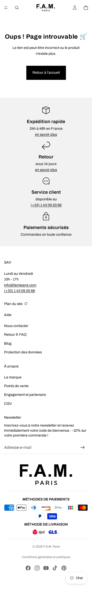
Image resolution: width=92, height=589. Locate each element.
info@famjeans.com (20, 285)
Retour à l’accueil (46, 72)
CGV (8, 404)
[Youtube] (46, 568)
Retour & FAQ (15, 334)
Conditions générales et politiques (46, 557)
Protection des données (23, 352)
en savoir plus (46, 134)
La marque (12, 377)
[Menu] (6, 8)
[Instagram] (37, 568)
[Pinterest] (64, 568)
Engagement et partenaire (25, 395)
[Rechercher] (16, 7)
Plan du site (13, 304)
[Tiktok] (55, 568)
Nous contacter (16, 326)
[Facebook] (28, 568)
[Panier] (85, 7)
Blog (8, 343)
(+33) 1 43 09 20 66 (46, 205)
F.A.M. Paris (51, 546)
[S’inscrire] (82, 447)
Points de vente (16, 386)
